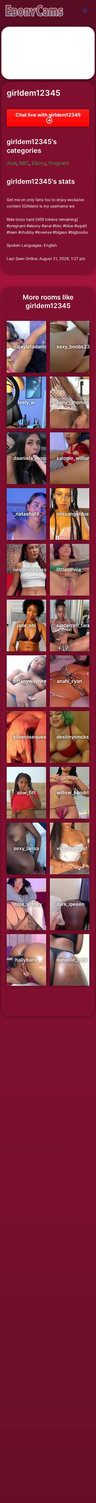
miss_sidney (27, 904)
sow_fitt (26, 792)
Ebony (39, 163)
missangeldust (74, 514)
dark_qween (71, 904)
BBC (24, 163)
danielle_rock (72, 960)
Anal (12, 163)
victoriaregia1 (72, 848)
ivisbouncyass (29, 569)
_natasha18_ (27, 514)
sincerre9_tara (73, 625)
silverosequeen (31, 737)
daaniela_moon (30, 458)
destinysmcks (73, 737)
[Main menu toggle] (85, 10)
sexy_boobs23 (73, 346)
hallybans (26, 960)
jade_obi (26, 625)
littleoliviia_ (70, 569)
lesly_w (26, 402)
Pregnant (59, 163)
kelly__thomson (74, 402)
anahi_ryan (69, 681)
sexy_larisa (26, 848)
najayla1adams (30, 346)
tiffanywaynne (30, 681)
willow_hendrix (74, 792)
